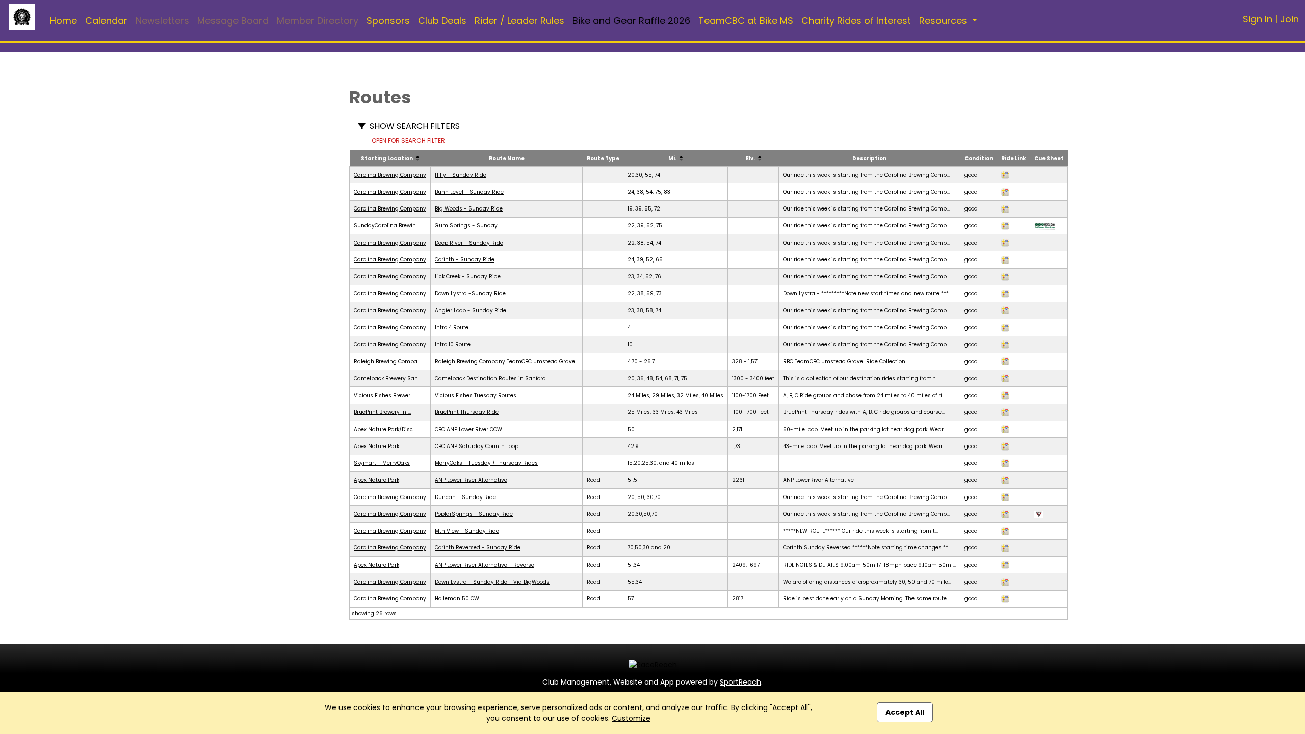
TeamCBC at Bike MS (745, 20)
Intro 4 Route (451, 327)
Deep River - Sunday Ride (469, 243)
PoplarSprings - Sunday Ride (474, 514)
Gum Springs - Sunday (466, 225)
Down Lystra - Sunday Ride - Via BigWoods (492, 582)
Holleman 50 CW (457, 598)
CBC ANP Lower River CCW (468, 429)
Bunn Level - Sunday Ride (469, 192)
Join (1289, 19)
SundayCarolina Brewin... (386, 225)
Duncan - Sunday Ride (465, 497)
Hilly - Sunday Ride (460, 175)
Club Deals (442, 20)
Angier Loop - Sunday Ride (470, 310)
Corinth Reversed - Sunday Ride (477, 548)
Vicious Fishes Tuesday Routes (475, 395)
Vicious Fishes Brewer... (383, 395)
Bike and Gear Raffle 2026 (631, 20)
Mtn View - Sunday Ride (467, 531)
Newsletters (162, 20)
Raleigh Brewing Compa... (387, 361)
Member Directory (317, 20)
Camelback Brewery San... (387, 378)
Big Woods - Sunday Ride (469, 209)
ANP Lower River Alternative (471, 480)
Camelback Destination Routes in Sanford (490, 378)
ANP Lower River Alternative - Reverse (484, 565)
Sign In (1257, 19)
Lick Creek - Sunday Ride (468, 276)
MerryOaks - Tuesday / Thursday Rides (486, 463)
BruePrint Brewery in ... (382, 412)
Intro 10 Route (453, 344)
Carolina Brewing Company (390, 175)
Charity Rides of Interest (856, 20)
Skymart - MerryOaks (382, 463)
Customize (631, 718)
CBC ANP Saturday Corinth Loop (476, 446)
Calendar (106, 20)
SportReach (740, 682)
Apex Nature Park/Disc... (385, 429)
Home (63, 20)
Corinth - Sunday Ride (464, 260)
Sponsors (388, 20)
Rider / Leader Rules (519, 20)
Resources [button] (944, 20)
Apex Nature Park (376, 446)
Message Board (233, 20)
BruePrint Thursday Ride (467, 412)
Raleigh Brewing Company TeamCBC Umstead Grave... (506, 361)
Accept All (904, 712)
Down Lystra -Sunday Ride (470, 293)
